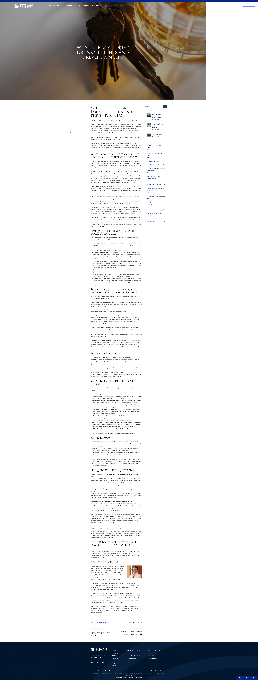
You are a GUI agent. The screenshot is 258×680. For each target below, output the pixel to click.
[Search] (165, 106)
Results (79, 5)
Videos (113, 663)
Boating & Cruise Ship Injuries (155, 161)
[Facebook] (72, 129)
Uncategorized (151, 221)
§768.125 (126, 317)
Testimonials (85, 5)
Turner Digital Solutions (135, 677)
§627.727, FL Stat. (104, 207)
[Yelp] (100, 662)
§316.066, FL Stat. (105, 217)
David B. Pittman (95, 566)
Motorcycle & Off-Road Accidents (156, 196)
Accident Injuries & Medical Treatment (154, 146)
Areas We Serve (71, 5)
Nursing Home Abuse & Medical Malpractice (155, 203)
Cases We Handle (61, 5)
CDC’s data (96, 124)
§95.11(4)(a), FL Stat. (110, 186)
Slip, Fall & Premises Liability (154, 210)
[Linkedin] (72, 141)
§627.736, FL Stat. (99, 196)
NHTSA (124, 254)
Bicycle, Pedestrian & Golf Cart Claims (155, 154)
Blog (92, 5)
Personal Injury (116, 653)
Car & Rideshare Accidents (154, 165)
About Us (114, 650)
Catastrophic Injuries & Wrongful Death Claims (156, 169)
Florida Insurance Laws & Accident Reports (153, 177)
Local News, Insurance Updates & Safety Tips (156, 189)
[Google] (94, 662)
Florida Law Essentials (101, 622)
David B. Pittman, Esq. (98, 120)
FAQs (113, 660)
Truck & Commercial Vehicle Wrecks (154, 214)
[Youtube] (103, 662)
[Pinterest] (72, 137)
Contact (96, 5)
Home (50, 5)
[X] (72, 133)
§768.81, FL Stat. (116, 171)
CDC (94, 246)
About (54, 5)
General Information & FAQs (154, 184)
